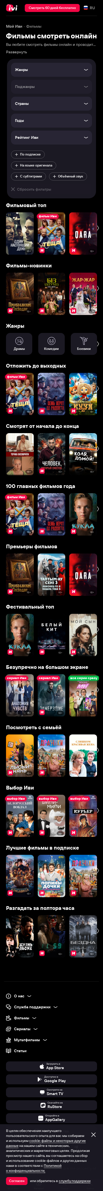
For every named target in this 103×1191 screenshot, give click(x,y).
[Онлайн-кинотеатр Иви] (13, 8)
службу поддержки (74, 1181)
